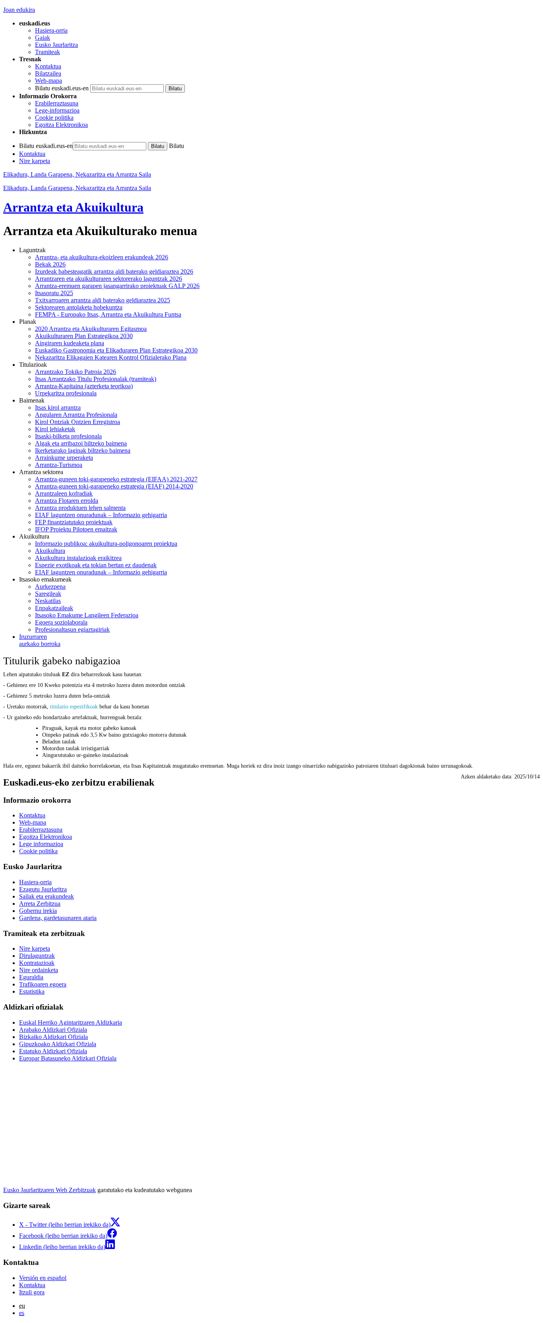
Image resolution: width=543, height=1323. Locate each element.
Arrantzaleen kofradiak (64, 493)
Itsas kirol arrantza (58, 407)
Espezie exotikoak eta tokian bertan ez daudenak (96, 565)
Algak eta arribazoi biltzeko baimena (81, 443)
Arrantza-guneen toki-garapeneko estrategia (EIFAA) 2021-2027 (116, 479)
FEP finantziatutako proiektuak (73, 522)
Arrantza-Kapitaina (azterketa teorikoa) (84, 386)
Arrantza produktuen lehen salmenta (80, 507)
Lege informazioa (41, 843)
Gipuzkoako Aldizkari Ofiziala (57, 1044)
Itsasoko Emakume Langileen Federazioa (86, 615)
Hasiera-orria (51, 30)
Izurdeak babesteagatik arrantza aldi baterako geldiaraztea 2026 (114, 271)
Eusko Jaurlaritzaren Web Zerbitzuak (49, 1190)
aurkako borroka (39, 640)
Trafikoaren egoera (42, 984)
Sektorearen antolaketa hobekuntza (78, 307)
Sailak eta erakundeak (46, 896)
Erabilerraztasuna (56, 103)
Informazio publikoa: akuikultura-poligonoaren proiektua (106, 543)
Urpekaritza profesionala (66, 393)
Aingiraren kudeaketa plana (69, 343)
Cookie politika (54, 117)
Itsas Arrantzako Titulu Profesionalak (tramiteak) (95, 378)
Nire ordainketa (38, 970)
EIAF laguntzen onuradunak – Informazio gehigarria (101, 515)
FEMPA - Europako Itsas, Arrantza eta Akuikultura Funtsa (108, 314)
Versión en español (42, 1277)
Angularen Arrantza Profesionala (76, 414)
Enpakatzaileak (54, 608)
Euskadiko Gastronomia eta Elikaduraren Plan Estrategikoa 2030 (116, 350)
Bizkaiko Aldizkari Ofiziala (53, 1036)
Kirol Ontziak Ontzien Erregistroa (77, 421)
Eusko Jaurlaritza (56, 44)
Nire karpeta (34, 161)
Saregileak (48, 593)
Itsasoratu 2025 (54, 293)
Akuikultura (50, 550)
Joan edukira (19, 9)
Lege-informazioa (57, 110)
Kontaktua (48, 66)
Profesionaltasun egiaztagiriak (72, 629)
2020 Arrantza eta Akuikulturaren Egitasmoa (91, 328)
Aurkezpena (50, 586)
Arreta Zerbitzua (39, 903)
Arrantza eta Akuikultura (73, 207)
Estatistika (32, 991)
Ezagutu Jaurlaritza (43, 889)
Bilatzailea (48, 73)
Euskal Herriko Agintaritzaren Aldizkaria (70, 1022)
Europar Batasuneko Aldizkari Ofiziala (67, 1058)
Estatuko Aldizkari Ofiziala (53, 1051)
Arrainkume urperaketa (64, 457)
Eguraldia (31, 977)
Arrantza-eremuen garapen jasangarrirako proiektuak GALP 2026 (117, 285)
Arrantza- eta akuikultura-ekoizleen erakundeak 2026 (101, 257)
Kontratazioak (36, 962)
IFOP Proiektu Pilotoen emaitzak (76, 529)
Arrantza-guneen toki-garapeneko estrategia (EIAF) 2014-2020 (114, 486)
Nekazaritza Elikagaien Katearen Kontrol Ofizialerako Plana (110, 357)
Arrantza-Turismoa (58, 464)
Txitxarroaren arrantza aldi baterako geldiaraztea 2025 (102, 300)
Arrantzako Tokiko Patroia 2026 (75, 371)
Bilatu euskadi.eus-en (62, 88)
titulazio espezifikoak (74, 706)
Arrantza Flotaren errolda (66, 500)
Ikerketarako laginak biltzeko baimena (82, 450)
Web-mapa (48, 80)
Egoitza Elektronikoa (61, 124)
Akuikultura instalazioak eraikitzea (78, 557)
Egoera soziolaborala (61, 622)
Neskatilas (48, 600)
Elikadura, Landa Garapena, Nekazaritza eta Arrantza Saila (77, 174)
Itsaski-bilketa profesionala (68, 436)
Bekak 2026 (50, 264)
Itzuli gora (32, 1292)
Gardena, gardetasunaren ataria (58, 917)
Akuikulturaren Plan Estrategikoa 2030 (84, 336)
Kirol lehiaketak (55, 429)
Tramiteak (47, 52)
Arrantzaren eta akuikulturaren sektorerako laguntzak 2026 (108, 278)
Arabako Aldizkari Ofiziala (53, 1029)
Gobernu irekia (38, 910)
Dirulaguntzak (37, 955)
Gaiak (42, 37)
